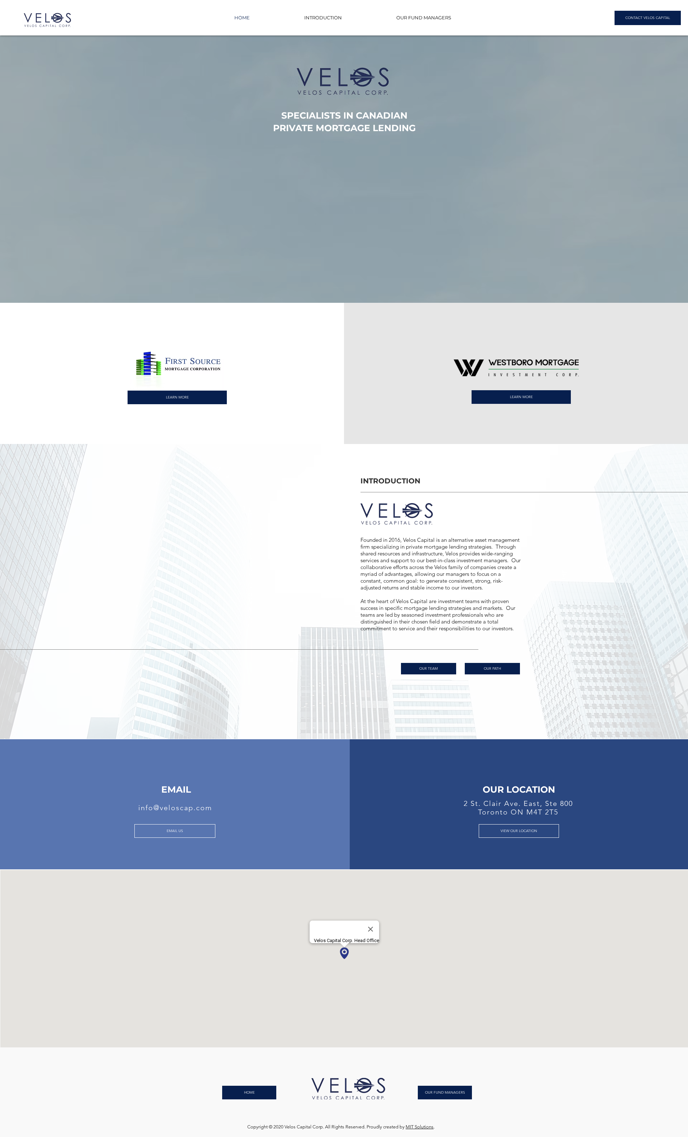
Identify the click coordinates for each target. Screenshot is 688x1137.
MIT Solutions (420, 1126)
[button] (323, 18)
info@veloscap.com (175, 807)
